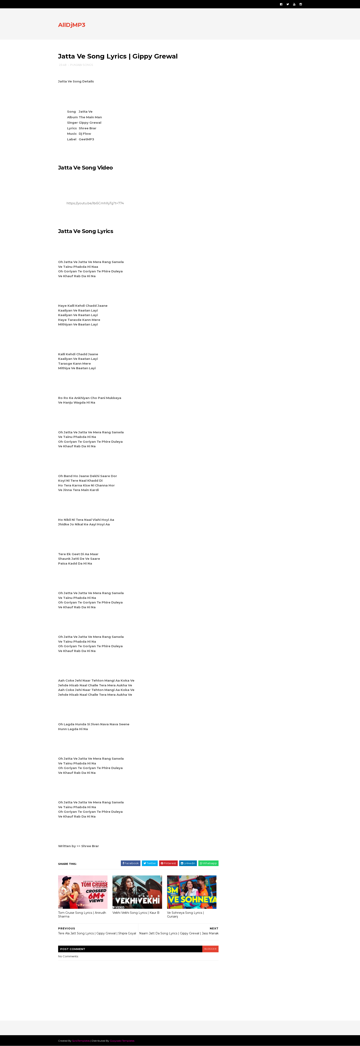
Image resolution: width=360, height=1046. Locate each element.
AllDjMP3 (71, 24)
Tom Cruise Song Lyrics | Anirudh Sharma (82, 915)
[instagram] (301, 4)
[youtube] (294, 4)
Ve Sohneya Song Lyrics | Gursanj (185, 915)
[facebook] (281, 4)
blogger (210, 949)
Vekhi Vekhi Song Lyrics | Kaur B (135, 913)
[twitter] (287, 4)
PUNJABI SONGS (81, 64)
